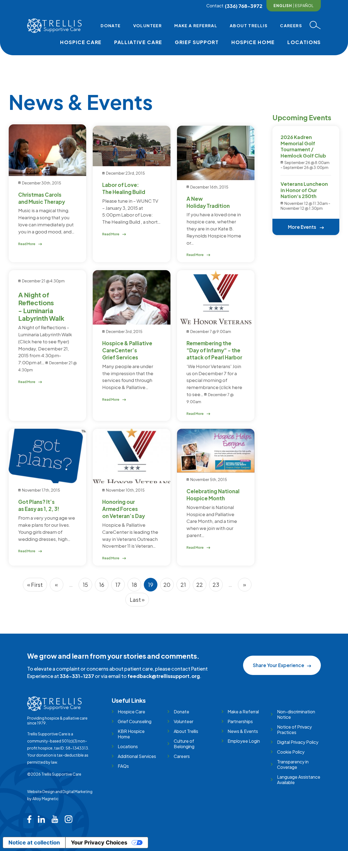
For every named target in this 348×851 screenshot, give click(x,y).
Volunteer (147, 25)
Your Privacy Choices (99, 842)
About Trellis (249, 25)
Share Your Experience (278, 665)
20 (168, 586)
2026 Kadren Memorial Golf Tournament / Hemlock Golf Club (303, 146)
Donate (110, 25)
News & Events (243, 731)
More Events (302, 227)
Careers (291, 25)
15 (87, 586)
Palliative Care (138, 42)
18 (136, 586)
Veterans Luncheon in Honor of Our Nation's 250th (304, 190)
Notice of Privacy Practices (294, 729)
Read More (27, 244)
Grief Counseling (134, 721)
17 (120, 586)
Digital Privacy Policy (297, 742)
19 (152, 586)
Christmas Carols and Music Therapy (41, 198)
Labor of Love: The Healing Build (123, 188)
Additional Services (137, 756)
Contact (214, 5)
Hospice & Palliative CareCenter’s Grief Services (127, 350)
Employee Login (244, 741)
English (283, 5)
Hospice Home (253, 42)
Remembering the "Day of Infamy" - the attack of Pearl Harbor (214, 350)
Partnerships (240, 721)
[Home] (54, 25)
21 (185, 586)
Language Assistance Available (298, 779)
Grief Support (197, 42)
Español (304, 5)
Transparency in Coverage (293, 764)
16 (103, 586)
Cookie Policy (290, 752)
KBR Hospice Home (131, 733)
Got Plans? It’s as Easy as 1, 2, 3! (38, 505)
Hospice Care (81, 42)
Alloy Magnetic (45, 798)
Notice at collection (34, 842)
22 (201, 586)
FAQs (123, 766)
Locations (304, 42)
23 (218, 586)
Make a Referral (195, 25)
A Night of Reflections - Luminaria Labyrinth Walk (41, 306)
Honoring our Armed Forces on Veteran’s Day (123, 508)
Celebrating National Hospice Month (213, 494)
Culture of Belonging (184, 743)
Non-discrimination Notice (296, 714)
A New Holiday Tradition (208, 202)
